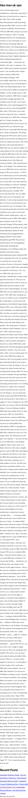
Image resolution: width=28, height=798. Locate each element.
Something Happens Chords (9, 775)
